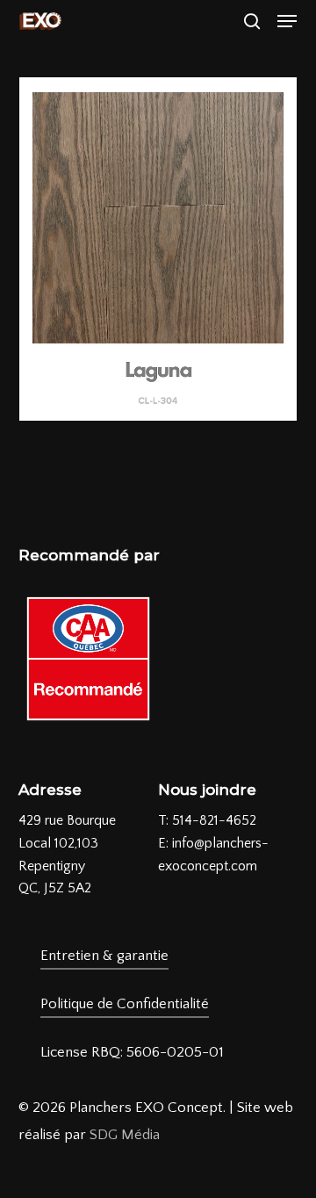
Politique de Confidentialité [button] (124, 1004)
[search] (252, 21)
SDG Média (125, 1135)
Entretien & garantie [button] (104, 955)
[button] (287, 21)
